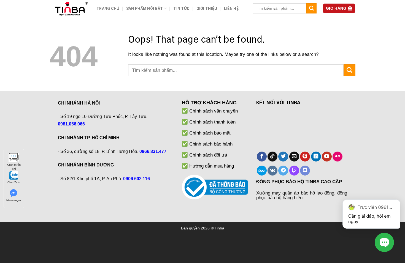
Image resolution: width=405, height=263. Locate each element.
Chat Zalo (13, 182)
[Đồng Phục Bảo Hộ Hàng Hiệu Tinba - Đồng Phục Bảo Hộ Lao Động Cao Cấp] (69, 8)
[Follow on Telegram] (283, 171)
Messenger (13, 200)
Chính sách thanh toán (212, 122)
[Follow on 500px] (262, 171)
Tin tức (181, 8)
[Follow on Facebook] (262, 157)
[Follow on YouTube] (327, 157)
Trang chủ (108, 8)
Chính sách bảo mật (210, 133)
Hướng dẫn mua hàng (211, 166)
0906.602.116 (136, 178)
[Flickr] (337, 157)
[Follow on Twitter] (283, 157)
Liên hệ (231, 8)
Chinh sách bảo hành (211, 144)
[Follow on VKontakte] (272, 171)
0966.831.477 (152, 151)
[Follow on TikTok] (272, 157)
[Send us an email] (294, 157)
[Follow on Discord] (305, 171)
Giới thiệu (206, 8)
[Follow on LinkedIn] (316, 157)
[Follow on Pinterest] (305, 157)
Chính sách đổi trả (208, 155)
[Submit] (311, 8)
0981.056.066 (71, 124)
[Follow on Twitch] (294, 171)
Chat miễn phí (14, 165)
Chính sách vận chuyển (213, 111)
